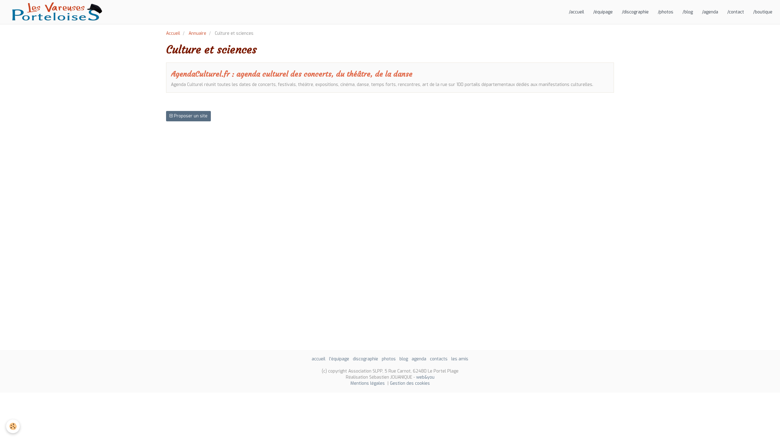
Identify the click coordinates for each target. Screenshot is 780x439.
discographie (365, 359)
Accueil (173, 33)
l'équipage (339, 359)
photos (389, 359)
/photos (665, 12)
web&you (425, 377)
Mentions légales (367, 383)
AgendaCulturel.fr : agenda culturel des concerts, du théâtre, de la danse (292, 74)
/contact (735, 12)
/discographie (635, 12)
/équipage (603, 12)
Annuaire (197, 33)
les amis (459, 359)
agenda (419, 359)
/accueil (576, 12)
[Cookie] (13, 426)
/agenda (710, 12)
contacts (439, 359)
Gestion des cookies (410, 383)
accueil (318, 359)
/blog (687, 12)
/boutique (762, 12)
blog (403, 359)
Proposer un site (190, 116)
